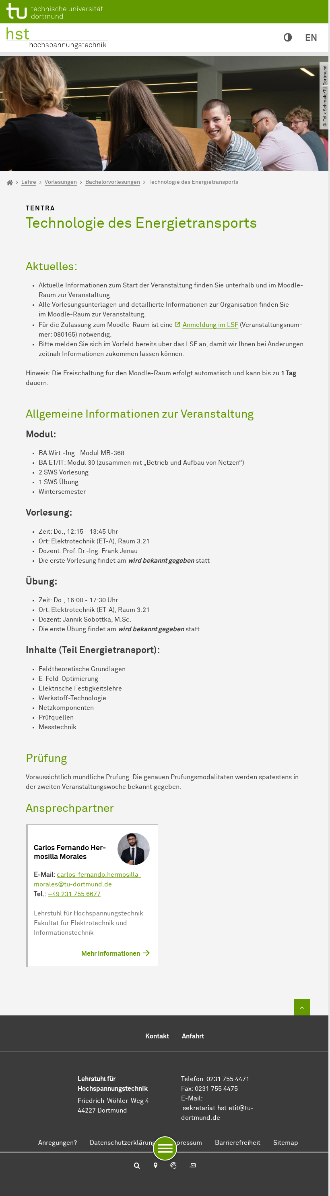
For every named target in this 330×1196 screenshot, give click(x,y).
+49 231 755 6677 (74, 894)
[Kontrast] (288, 38)
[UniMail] (192, 1166)
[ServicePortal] (173, 1166)
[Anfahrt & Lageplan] (155, 1166)
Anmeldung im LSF (210, 325)
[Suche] (137, 1166)
